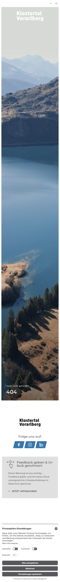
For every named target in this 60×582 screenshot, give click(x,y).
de (51, 3)
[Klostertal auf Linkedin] (41, 444)
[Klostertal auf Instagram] (30, 444)
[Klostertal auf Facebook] (19, 444)
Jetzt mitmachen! (24, 491)
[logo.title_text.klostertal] (30, 16)
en (56, 3)
